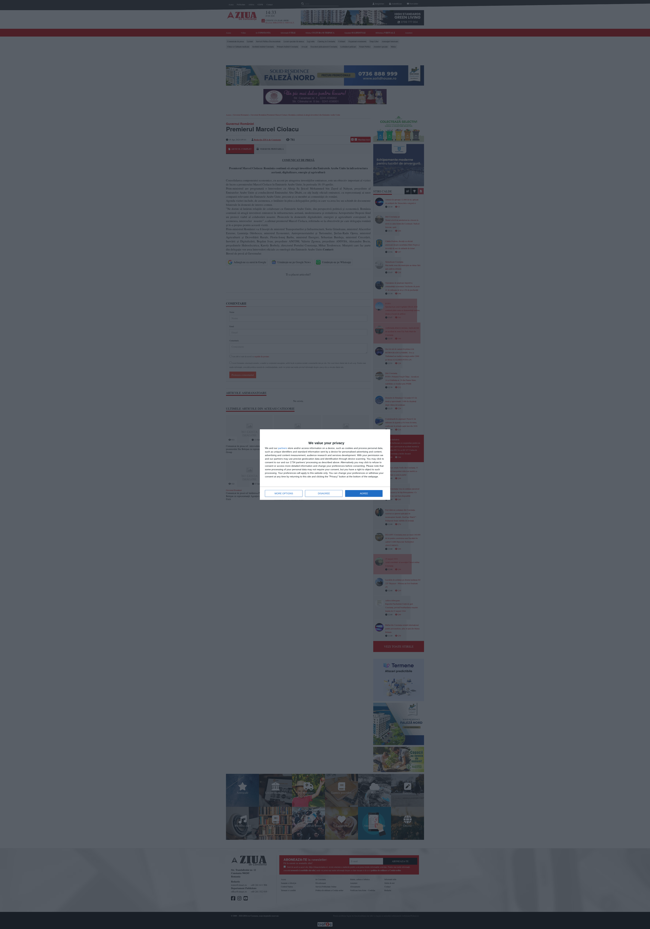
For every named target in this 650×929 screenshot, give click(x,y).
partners (282, 448)
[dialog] (325, 464)
